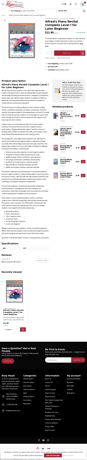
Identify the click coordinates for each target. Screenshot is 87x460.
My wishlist (70, 386)
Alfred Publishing (51, 18)
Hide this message (53, 455)
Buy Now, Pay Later (51, 412)
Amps (25, 393)
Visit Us (47, 386)
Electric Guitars (28, 379)
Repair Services (50, 397)
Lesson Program (50, 389)
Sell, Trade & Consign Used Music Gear (54, 401)
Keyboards (26, 404)
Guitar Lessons (50, 393)
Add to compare (50, 58)
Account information (73, 379)
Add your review (43, 260)
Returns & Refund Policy (53, 419)
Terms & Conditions (51, 423)
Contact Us (7, 361)
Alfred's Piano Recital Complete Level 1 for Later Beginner (27, 15)
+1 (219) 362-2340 (11, 405)
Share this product (62, 58)
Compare (8, 329)
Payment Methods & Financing (51, 407)
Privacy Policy (49, 426)
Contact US (49, 382)
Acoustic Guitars (28, 382)
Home (3, 15)
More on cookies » (68, 455)
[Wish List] (76, 4)
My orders (70, 382)
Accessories (27, 400)
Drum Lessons (50, 430)
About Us (48, 379)
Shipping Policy (50, 416)
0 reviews (72, 18)
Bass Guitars (27, 386)
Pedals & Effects (28, 397)
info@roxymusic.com (13, 411)
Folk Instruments (29, 389)
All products (71, 393)
